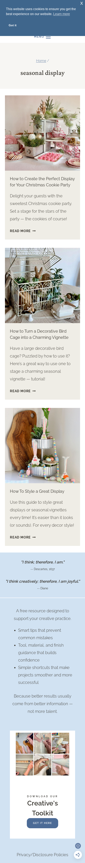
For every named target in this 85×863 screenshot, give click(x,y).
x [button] (81, 3)
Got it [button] (13, 25)
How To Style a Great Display (37, 491)
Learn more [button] (61, 14)
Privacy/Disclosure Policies (42, 854)
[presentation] (42, 133)
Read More (23, 231)
